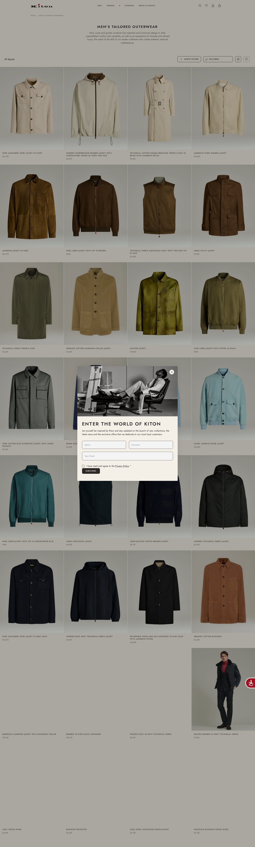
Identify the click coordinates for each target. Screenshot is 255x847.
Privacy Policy (122, 466)
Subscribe (91, 471)
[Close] (171, 372)
